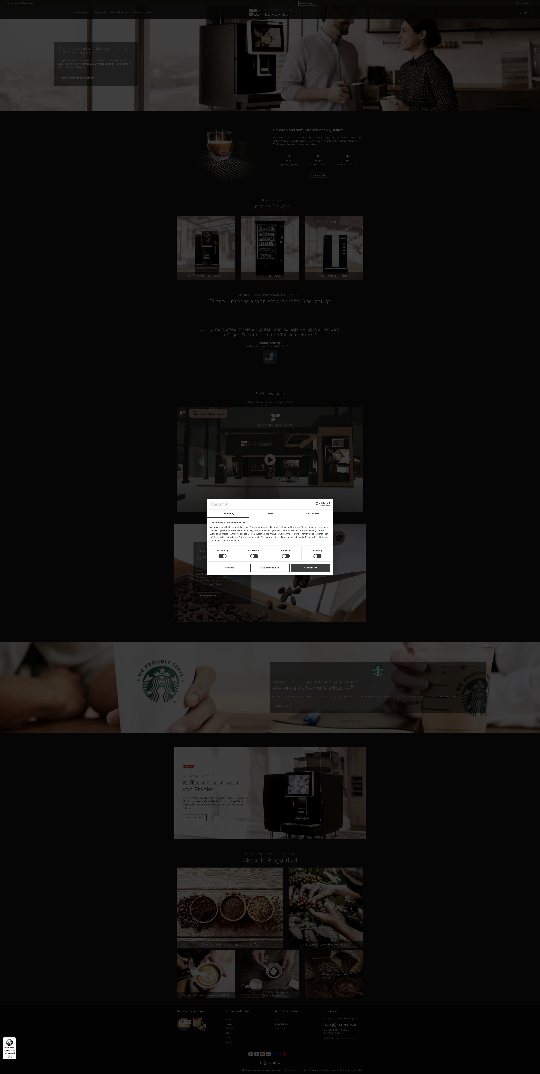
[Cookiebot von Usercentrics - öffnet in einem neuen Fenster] (318, 504)
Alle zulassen (310, 568)
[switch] (254, 556)
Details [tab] (270, 513)
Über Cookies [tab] (312, 513)
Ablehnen (229, 568)
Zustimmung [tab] (228, 513)
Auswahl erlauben (270, 568)
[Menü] (14, 1039)
